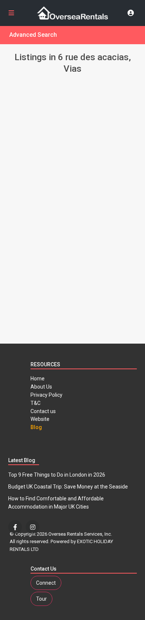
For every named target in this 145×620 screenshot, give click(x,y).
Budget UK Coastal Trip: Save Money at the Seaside (68, 487)
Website (39, 419)
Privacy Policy (46, 395)
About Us (41, 387)
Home (37, 379)
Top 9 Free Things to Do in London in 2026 (56, 475)
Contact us (43, 411)
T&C (35, 403)
